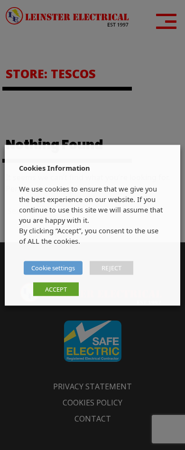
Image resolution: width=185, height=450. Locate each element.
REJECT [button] (111, 267)
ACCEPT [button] (56, 289)
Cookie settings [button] (53, 267)
